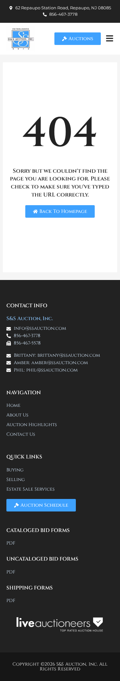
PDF (10, 543)
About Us (17, 415)
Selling (15, 479)
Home (13, 405)
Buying (15, 470)
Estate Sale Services (30, 489)
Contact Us (20, 434)
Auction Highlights (31, 425)
